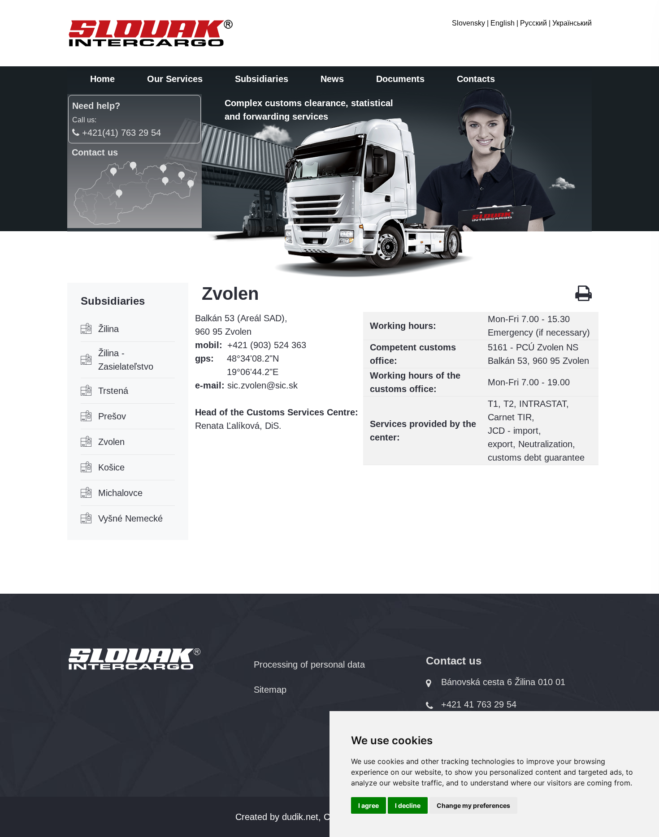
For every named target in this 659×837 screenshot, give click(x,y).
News (332, 79)
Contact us (95, 152)
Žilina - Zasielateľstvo (125, 359)
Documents (400, 79)
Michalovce (120, 493)
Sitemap (270, 690)
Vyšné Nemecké (130, 518)
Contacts (476, 79)
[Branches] (134, 192)
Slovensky (468, 23)
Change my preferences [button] (473, 805)
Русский (533, 23)
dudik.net (300, 817)
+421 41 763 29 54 (478, 704)
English (502, 23)
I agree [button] (368, 805)
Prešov (112, 416)
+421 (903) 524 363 (266, 345)
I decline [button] (408, 805)
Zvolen (111, 442)
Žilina (108, 329)
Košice (111, 467)
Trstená (113, 391)
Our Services (175, 79)
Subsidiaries (261, 79)
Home (102, 79)
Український (572, 23)
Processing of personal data (309, 664)
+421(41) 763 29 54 (120, 133)
